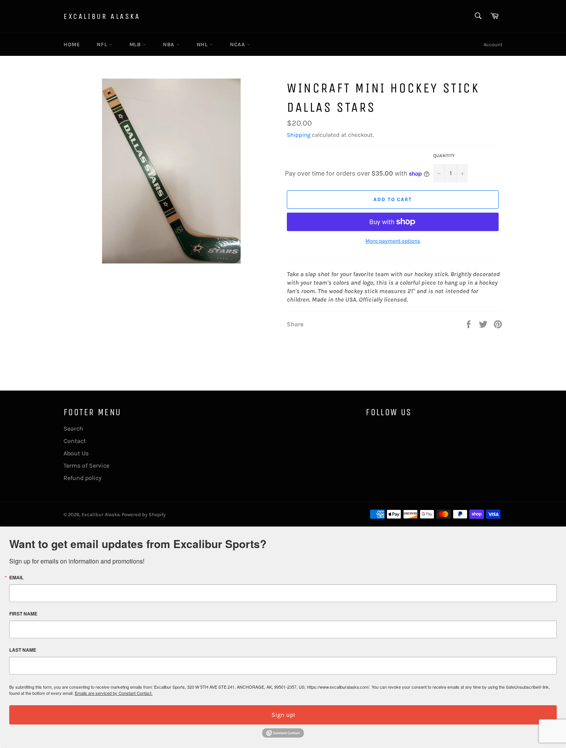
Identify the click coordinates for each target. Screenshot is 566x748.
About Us (76, 453)
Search (73, 428)
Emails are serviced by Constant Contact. (113, 693)
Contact (75, 440)
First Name (23, 613)
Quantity (444, 155)
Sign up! (283, 714)
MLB (135, 44)
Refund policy (82, 477)
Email (16, 577)
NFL (103, 44)
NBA (169, 44)
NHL (203, 44)
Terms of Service (86, 465)
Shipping (298, 134)
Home (72, 44)
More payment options (392, 241)
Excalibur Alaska (102, 16)
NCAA (238, 44)
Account (493, 44)
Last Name (22, 649)
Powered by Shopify (144, 514)
